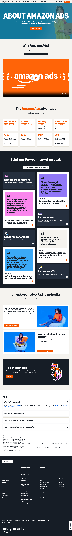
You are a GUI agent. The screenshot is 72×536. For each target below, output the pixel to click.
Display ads (4, 489)
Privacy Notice (17, 520)
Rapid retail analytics (24, 495)
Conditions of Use (10, 520)
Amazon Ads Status (41, 520)
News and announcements (64, 478)
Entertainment (42, 474)
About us (3, 520)
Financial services (43, 478)
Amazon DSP (23, 501)
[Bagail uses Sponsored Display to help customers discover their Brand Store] (66, 260)
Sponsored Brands (5, 487)
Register (67, 1)
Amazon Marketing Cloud (25, 503)
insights (56, 405)
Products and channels (20, 1)
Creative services (24, 478)
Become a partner (62, 486)
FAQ (60, 476)
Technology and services (26, 499)
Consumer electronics (44, 472)
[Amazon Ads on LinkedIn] (2, 522)
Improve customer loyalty (6, 476)
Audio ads (3, 493)
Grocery (41, 480)
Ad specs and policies (63, 474)
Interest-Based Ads (25, 520)
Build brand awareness (6, 469)
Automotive (42, 469)
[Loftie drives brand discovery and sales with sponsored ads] (32, 281)
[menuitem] (7, 490)
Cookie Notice (33, 520)
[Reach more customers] (33, 186)
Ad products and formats (5, 481)
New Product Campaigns (25, 510)
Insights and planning (25, 467)
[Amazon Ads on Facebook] (11, 522)
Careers (48, 520)
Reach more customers (6, 470)
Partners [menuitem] (61, 482)
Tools (36, 1)
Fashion (41, 476)
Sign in (60, 1)
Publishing (42, 488)
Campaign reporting (24, 491)
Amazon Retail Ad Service (25, 508)
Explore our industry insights (45, 351)
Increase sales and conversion (7, 474)
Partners (40, 1)
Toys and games (43, 492)
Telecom (41, 490)
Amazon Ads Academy (63, 469)
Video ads (3, 491)
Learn (45, 1)
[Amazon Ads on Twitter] (4, 522)
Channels (42, 497)
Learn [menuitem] (60, 467)
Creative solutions (25, 474)
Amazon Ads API (24, 505)
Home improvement (43, 486)
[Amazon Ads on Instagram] (7, 522)
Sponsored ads (4, 483)
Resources (61, 472)
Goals (12, 1)
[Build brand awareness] (33, 243)
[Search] (56, 1)
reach (59, 405)
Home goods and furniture (44, 484)
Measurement (30, 1)
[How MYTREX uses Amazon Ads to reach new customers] (32, 225)
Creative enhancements (25, 476)
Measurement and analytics (25, 485)
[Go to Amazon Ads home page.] (13, 530)
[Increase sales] (67, 224)
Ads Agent (23, 512)
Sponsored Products (5, 485)
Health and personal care (44, 482)
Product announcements (63, 470)
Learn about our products (12, 325)
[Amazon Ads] (4, 1)
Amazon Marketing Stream (25, 489)
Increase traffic (4, 472)
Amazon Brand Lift (24, 487)
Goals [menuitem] (3, 467)
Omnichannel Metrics (24, 493)
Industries (42, 467)
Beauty (41, 470)
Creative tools (23, 480)
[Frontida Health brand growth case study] (66, 206)
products (19, 405)
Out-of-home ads (5, 495)
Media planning (23, 470)
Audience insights (24, 469)
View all (3, 497)
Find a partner (61, 484)
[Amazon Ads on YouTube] (9, 522)
